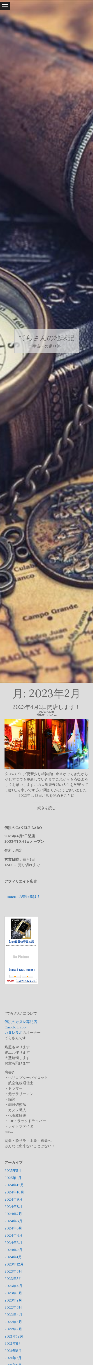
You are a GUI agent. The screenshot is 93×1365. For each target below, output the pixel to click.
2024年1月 (13, 1257)
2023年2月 (13, 1300)
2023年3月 (13, 1293)
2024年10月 (14, 1192)
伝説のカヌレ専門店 (21, 1021)
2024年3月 (13, 1242)
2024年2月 (13, 1249)
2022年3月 (13, 1322)
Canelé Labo (15, 1027)
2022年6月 (13, 1307)
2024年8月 (13, 1206)
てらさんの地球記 (46, 338)
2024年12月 (14, 1185)
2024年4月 (14, 1235)
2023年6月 (13, 1271)
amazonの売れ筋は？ (22, 896)
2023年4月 (13, 1286)
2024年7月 (13, 1213)
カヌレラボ (14, 1032)
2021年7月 (13, 1358)
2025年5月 (13, 1170)
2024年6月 (13, 1221)
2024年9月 (14, 1199)
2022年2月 (13, 1329)
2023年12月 (14, 1264)
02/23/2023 (46, 711)
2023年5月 (13, 1278)
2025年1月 (13, 1177)
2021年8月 (13, 1350)
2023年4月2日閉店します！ (46, 707)
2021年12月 (14, 1336)
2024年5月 (13, 1228)
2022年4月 (13, 1314)
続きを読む (48, 809)
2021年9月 (13, 1343)
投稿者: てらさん (46, 714)
